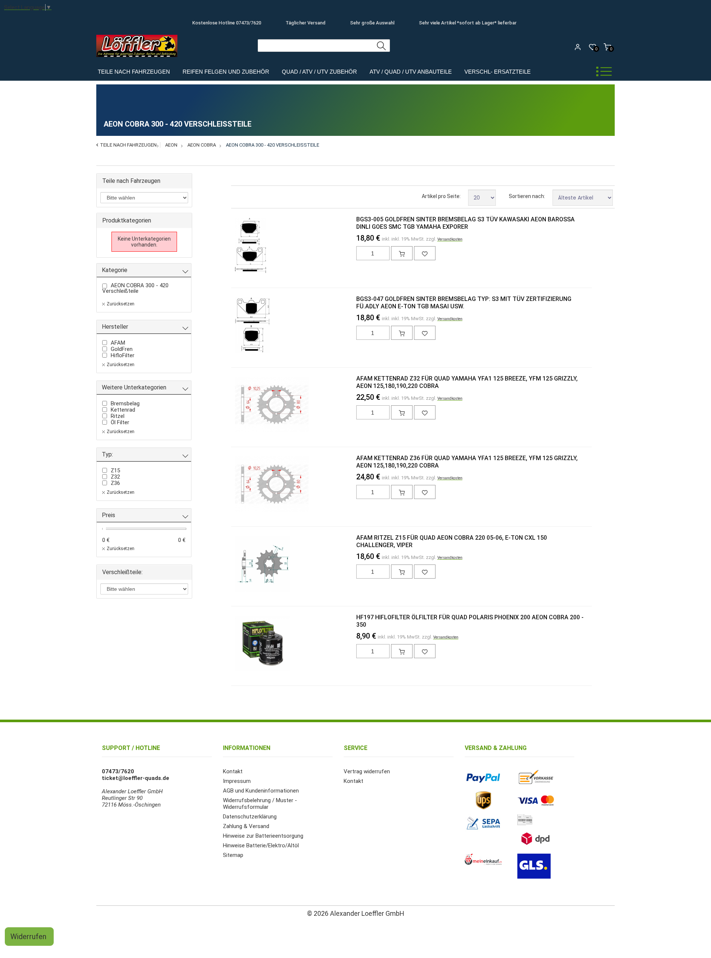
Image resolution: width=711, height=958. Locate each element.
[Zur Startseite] (138, 59)
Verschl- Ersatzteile (497, 71)
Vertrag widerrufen (367, 771)
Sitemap (233, 855)
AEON (171, 145)
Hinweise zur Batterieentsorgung (263, 836)
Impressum (237, 781)
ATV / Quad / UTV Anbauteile (411, 71)
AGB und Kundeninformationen (261, 790)
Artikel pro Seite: (441, 196)
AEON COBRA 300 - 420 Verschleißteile (272, 145)
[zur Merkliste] (424, 253)
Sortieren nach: (527, 196)
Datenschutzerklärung (250, 816)
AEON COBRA (201, 145)
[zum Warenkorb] (402, 253)
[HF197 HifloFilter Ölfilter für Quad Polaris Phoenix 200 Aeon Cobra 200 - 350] (247, 644)
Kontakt (233, 771)
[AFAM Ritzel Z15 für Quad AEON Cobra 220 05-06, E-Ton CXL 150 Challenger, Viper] (247, 564)
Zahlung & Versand (246, 826)
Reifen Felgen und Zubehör (226, 71)
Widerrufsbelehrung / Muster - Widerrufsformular (260, 803)
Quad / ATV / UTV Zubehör (319, 71)
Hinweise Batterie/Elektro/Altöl (261, 845)
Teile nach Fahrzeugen (134, 71)
